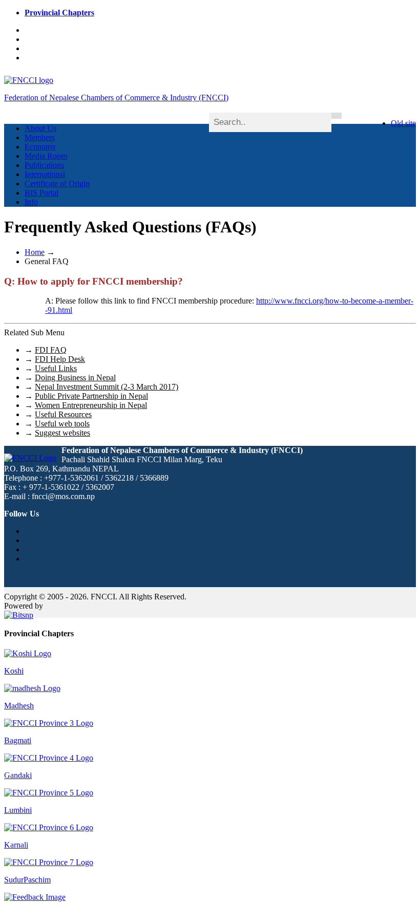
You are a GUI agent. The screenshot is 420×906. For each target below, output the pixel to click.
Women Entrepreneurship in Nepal (91, 405)
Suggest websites (62, 432)
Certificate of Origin (57, 183)
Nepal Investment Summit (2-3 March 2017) (106, 386)
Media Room (46, 156)
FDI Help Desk (60, 359)
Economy (40, 146)
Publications (44, 165)
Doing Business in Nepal (75, 377)
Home (35, 252)
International (45, 174)
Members (40, 137)
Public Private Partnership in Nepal (91, 396)
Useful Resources (63, 414)
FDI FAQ (51, 350)
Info (31, 202)
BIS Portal (41, 192)
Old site (403, 123)
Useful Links (56, 368)
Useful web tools (62, 423)
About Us (40, 128)
